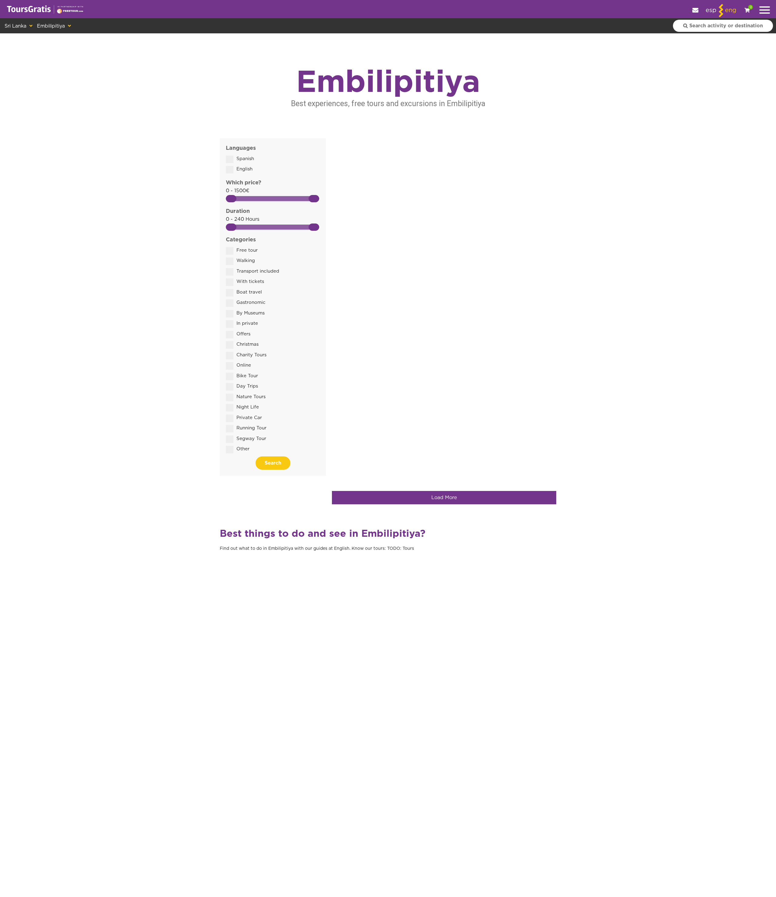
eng (730, 10)
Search (273, 463)
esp (711, 10)
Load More (444, 497)
